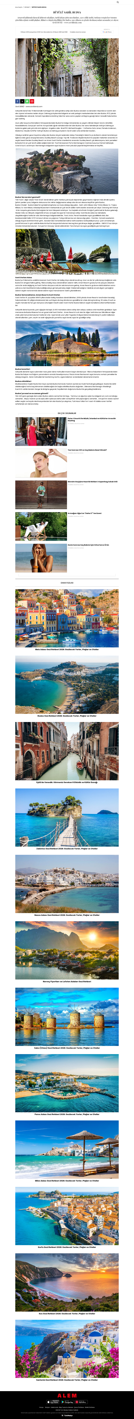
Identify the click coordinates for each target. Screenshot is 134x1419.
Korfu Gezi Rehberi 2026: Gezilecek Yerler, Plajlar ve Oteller (67, 1188)
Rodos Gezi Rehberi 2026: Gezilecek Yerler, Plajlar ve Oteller (67, 657)
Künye (41, 1407)
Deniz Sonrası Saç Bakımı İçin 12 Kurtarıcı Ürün (31, 545)
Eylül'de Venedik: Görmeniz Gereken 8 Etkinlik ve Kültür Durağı (67, 723)
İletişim (47, 1407)
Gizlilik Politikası (90, 1407)
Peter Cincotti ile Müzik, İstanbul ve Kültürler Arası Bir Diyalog (36, 418)
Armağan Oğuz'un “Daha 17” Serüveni (29, 513)
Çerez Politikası (79, 1407)
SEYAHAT (27, 7)
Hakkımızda (54, 1407)
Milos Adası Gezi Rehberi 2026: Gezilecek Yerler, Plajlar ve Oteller (67, 1121)
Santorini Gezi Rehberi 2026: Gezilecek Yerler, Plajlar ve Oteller (67, 1321)
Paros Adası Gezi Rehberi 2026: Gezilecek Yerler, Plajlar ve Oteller (67, 1055)
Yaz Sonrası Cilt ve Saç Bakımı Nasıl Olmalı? (31, 450)
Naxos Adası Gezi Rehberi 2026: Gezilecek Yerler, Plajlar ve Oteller (67, 856)
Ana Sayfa (18, 7)
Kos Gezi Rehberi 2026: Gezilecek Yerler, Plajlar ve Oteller (67, 1254)
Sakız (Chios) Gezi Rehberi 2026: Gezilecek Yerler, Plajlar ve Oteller (67, 989)
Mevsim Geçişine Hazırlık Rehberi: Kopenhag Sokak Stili (34, 481)
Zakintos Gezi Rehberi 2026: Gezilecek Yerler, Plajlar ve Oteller (67, 789)
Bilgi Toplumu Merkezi (66, 1407)
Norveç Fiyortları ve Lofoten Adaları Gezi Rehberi (67, 922)
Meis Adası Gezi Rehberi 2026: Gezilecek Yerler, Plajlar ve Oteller (67, 590)
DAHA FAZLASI (67, 582)
